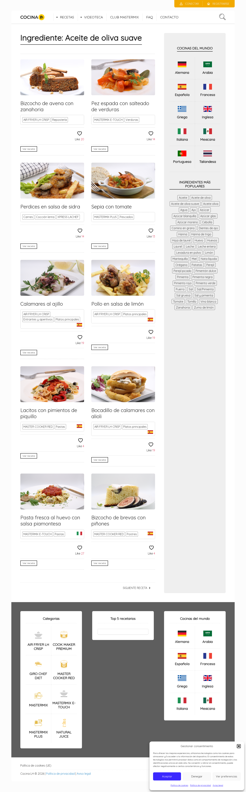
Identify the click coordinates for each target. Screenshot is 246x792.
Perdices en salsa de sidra (50, 206)
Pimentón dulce (206, 271)
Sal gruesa (183, 295)
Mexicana (207, 139)
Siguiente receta (135, 588)
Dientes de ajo (208, 228)
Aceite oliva (210, 204)
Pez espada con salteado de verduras (120, 106)
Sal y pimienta (203, 295)
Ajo (193, 210)
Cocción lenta (45, 217)
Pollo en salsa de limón (117, 304)
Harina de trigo (201, 234)
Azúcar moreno (187, 222)
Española (182, 95)
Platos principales (67, 319)
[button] (239, 746)
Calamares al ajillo (41, 304)
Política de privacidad (200, 785)
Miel (194, 259)
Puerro (180, 289)
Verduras (132, 120)
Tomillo (191, 301)
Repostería (59, 120)
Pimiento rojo (183, 283)
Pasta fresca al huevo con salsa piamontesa (50, 520)
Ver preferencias (226, 776)
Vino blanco (208, 301)
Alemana (182, 72)
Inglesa (207, 117)
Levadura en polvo (188, 252)
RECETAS (67, 17)
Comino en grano (183, 228)
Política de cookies (179, 785)
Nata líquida (209, 259)
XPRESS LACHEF (68, 217)
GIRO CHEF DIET (38, 676)
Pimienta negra (203, 277)
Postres (132, 534)
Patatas (197, 265)
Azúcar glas (208, 216)
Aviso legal (218, 785)
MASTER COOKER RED (38, 426)
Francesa (207, 95)
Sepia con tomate (111, 206)
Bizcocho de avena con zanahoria (46, 106)
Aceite (183, 197)
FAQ (149, 17)
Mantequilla (180, 259)
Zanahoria (183, 307)
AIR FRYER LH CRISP (36, 120)
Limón (209, 252)
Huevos (212, 240)
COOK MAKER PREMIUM (64, 646)
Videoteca (93, 17)
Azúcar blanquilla (184, 216)
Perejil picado (182, 271)
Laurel (178, 246)
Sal (191, 289)
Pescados (126, 217)
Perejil (210, 265)
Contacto (169, 17)
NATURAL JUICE (63, 734)
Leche (190, 246)
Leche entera (207, 246)
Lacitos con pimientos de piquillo (48, 413)
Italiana (182, 139)
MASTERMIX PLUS (105, 217)
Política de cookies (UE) (35, 765)
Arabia (207, 72)
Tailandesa (207, 161)
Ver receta (29, 149)
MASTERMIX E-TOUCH (108, 120)
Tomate (178, 301)
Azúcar (204, 210)
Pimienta (182, 277)
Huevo (199, 240)
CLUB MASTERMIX (124, 17)
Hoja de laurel (181, 240)
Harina (182, 234)
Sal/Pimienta (205, 289)
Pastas (60, 426)
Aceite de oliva (201, 197)
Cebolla (207, 222)
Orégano (181, 265)
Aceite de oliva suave (185, 204)
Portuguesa (182, 161)
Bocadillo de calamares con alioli (123, 413)
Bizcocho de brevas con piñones (118, 520)
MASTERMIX (38, 705)
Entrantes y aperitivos (38, 319)
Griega (182, 117)
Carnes (28, 217)
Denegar (196, 776)
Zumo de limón (204, 307)
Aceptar (167, 776)
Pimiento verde (205, 283)
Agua (183, 210)
